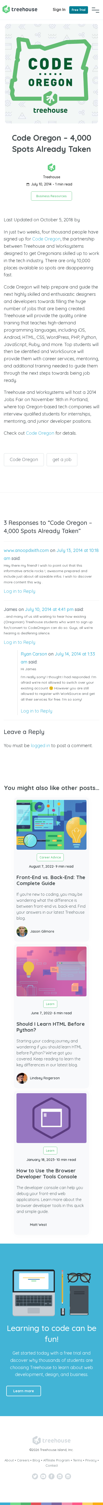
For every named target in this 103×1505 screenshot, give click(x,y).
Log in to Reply (19, 591)
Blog (36, 1460)
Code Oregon (46, 239)
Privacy (90, 1460)
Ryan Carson (34, 654)
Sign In (59, 9)
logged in (40, 745)
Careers (23, 1460)
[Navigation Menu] (95, 10)
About (9, 1460)
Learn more (23, 1391)
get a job (62, 459)
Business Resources (51, 196)
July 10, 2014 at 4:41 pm (49, 609)
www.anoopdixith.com (26, 550)
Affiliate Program (56, 1460)
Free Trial (79, 10)
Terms (77, 1460)
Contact (52, 1465)
